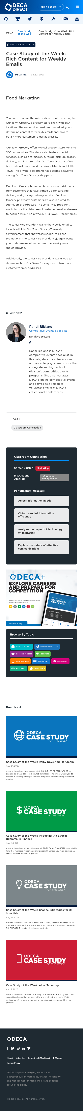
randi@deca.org (39, 336)
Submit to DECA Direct (39, 1058)
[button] (51, 7)
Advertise (20, 1058)
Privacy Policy (13, 1063)
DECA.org (57, 1058)
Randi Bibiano (40, 326)
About (10, 1058)
